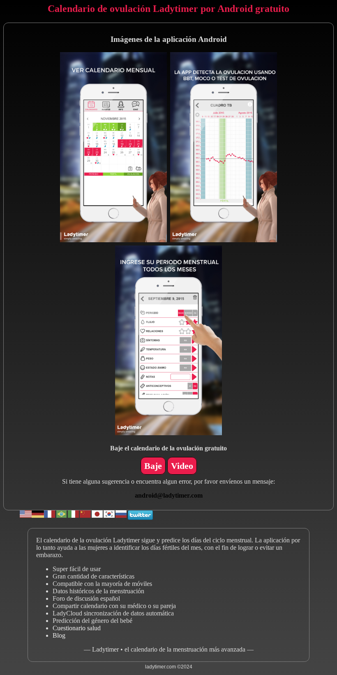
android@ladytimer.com (169, 495)
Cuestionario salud (77, 627)
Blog (59, 635)
